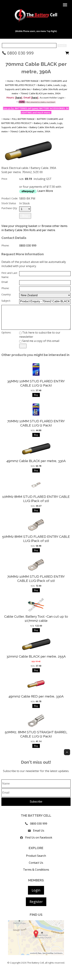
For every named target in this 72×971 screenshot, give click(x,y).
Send (23, 346)
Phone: (5, 245)
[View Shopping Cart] (67, 54)
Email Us (38, 830)
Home (10, 80)
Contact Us (36, 863)
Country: (6, 294)
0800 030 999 (20, 53)
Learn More (45, 191)
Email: (4, 282)
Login (36, 890)
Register (36, 901)
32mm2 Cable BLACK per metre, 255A (36, 656)
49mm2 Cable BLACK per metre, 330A (36, 461)
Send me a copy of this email (40, 341)
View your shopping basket (19, 226)
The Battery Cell (35, 962)
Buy (25, 216)
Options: (6, 332)
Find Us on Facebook (38, 837)
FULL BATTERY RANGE (27, 80)
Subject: (6, 300)
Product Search (36, 856)
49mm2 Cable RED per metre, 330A (36, 696)
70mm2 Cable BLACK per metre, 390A (40, 93)
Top (67, 752)
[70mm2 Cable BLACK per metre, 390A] (28, 165)
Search (62, 45)
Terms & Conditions (36, 870)
